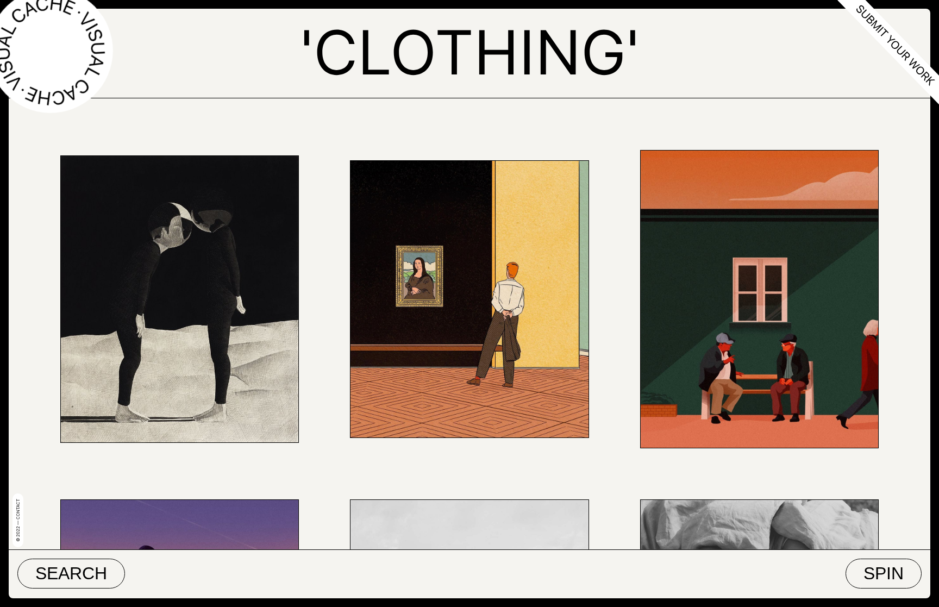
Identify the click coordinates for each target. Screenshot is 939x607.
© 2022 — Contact (18, 520)
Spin (883, 573)
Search (71, 573)
